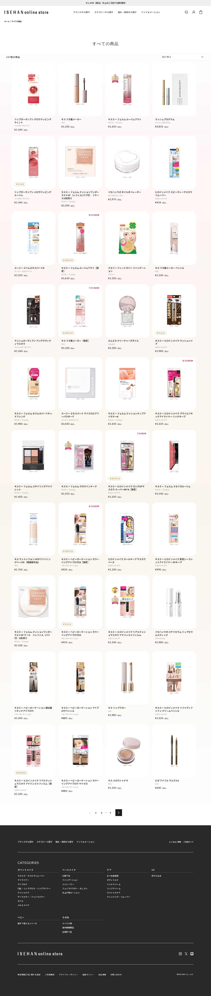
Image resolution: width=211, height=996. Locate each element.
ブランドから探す (81, 12)
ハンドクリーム (113, 884)
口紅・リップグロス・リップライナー (34, 888)
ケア (109, 869)
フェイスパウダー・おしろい (75, 888)
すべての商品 (17, 21)
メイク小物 (67, 923)
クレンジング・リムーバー (118, 896)
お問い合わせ (116, 974)
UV (153, 869)
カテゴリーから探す (103, 12)
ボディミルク (112, 880)
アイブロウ (22, 884)
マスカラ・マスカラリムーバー (31, 875)
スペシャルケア (113, 892)
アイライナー (23, 880)
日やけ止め (156, 875)
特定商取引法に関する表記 (29, 974)
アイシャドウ (23, 892)
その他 (65, 917)
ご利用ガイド (188, 842)
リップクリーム (113, 888)
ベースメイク (69, 869)
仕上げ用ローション (71, 892)
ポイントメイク (26, 869)
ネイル (20, 901)
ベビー (21, 917)
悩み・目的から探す (127, 12)
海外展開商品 (68, 927)
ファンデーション (70, 880)
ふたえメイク (23, 905)
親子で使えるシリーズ (27, 923)
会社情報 (102, 974)
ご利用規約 (50, 974)
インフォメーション (150, 12)
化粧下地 (66, 875)
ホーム (6, 21)
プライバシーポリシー (68, 974)
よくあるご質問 (175, 842)
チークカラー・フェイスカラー (31, 896)
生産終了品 (67, 931)
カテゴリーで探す (45, 841)
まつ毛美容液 (113, 875)
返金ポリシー (88, 974)
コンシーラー (68, 884)
